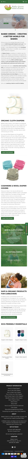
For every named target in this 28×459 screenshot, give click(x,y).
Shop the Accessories (8, 317)
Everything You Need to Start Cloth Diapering (14, 411)
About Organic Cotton (14, 400)
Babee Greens (10, 451)
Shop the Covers (7, 218)
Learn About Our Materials (14, 260)
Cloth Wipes (14, 407)
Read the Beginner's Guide (14, 238)
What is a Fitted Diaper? (14, 388)
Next (27, 21)
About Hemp (14, 401)
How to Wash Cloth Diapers (14, 392)
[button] (26, 229)
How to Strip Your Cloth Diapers (14, 394)
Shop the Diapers (7, 152)
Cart (26, 1)
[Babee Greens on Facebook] (12, 447)
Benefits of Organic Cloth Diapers (14, 398)
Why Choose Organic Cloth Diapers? (14, 396)
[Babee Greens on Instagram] (15, 447)
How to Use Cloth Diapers (14, 390)
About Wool (14, 403)
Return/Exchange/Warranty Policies (14, 409)
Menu (4, 1)
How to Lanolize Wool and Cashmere (14, 405)
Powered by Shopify (19, 451)
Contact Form (16, 431)
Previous (1, 21)
